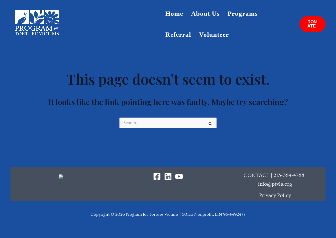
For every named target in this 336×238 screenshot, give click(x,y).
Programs (243, 13)
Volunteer (214, 34)
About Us (205, 13)
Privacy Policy (275, 195)
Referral (178, 34)
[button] (313, 24)
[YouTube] (179, 176)
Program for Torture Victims (112, 24)
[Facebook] (157, 176)
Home (174, 13)
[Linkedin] (168, 176)
